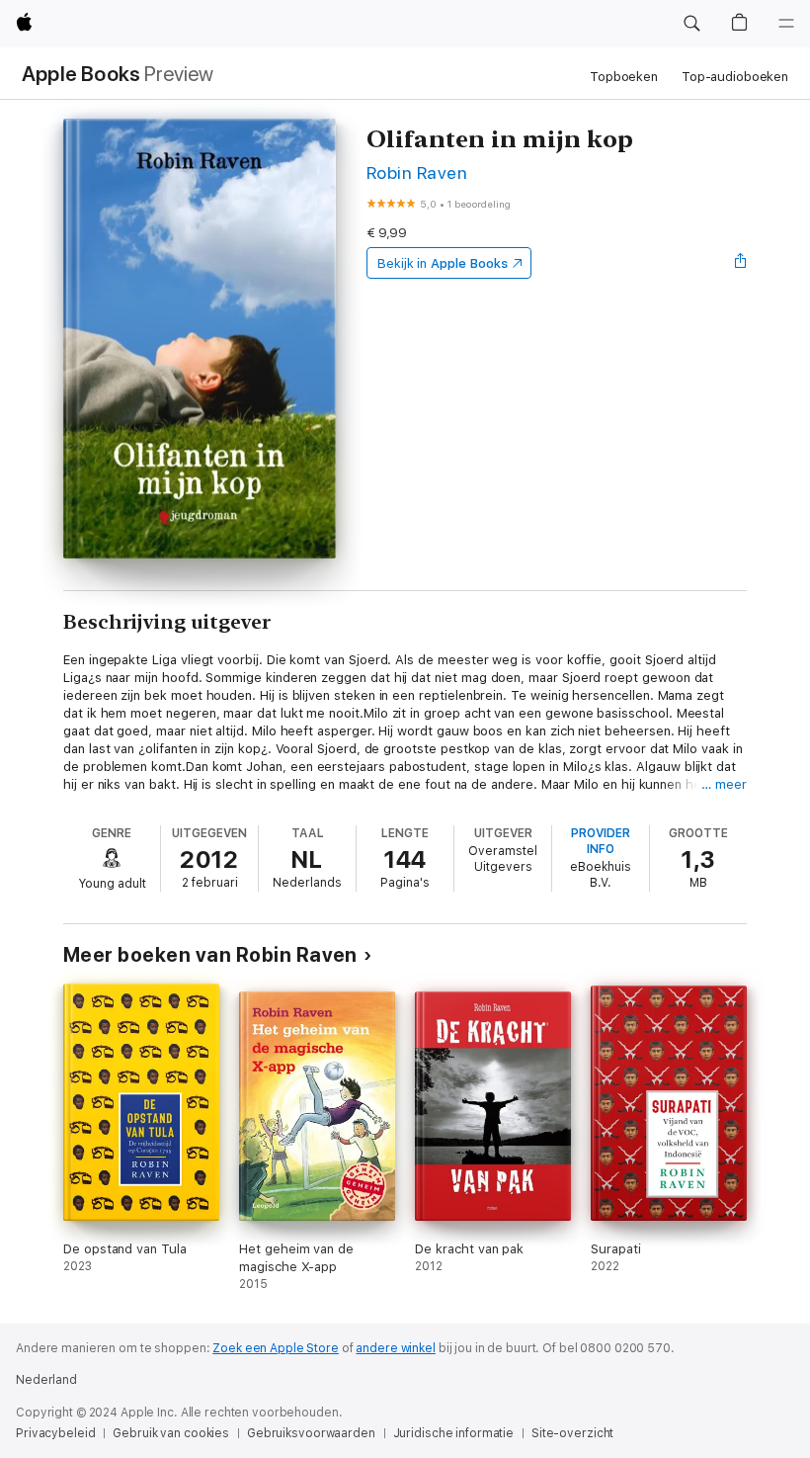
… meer (724, 784)
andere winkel (395, 1348)
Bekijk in (442, 263)
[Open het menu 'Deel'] (741, 263)
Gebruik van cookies (171, 1433)
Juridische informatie (453, 1433)
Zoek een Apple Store (275, 1348)
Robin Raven (416, 172)
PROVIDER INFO (600, 841)
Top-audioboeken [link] (735, 76)
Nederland (46, 1380)
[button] (691, 23)
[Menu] (786, 23)
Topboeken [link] (624, 76)
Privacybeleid (55, 1433)
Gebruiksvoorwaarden (311, 1433)
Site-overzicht (572, 1433)
